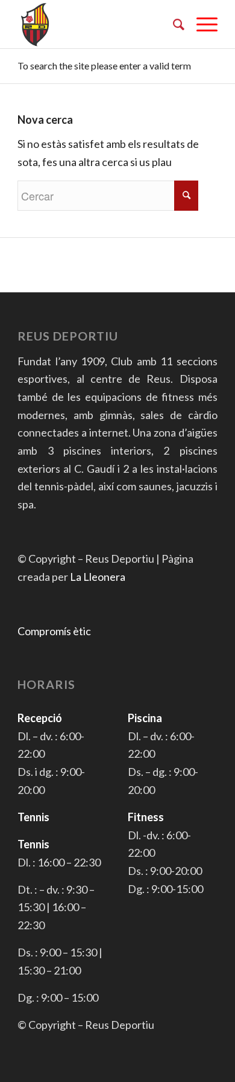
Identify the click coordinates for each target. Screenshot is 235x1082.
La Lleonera (97, 576)
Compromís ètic (54, 631)
